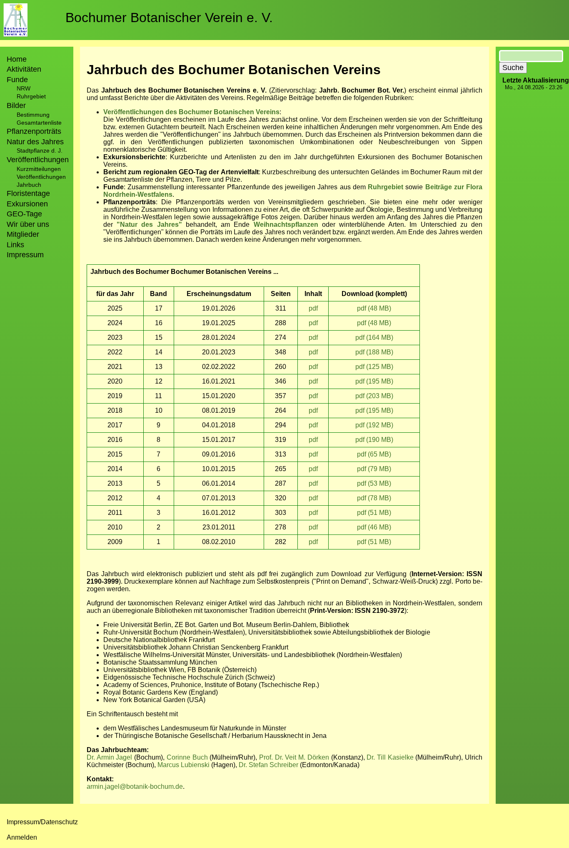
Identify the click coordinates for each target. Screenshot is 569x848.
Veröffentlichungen (41, 176)
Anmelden (22, 837)
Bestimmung (33, 114)
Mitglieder (23, 234)
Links (15, 245)
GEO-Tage (24, 214)
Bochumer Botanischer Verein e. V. (169, 17)
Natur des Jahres (35, 142)
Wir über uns (28, 224)
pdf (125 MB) (374, 366)
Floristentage (28, 193)
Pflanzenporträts (34, 131)
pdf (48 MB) (374, 308)
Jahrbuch (29, 184)
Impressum (25, 255)
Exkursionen (27, 204)
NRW (23, 88)
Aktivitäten (24, 69)
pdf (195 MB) (374, 381)
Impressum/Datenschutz (42, 821)
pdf (313, 308)
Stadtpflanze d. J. (39, 150)
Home (17, 59)
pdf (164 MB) (374, 337)
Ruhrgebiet (31, 96)
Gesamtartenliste (39, 122)
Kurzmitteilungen (39, 169)
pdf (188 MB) (374, 352)
